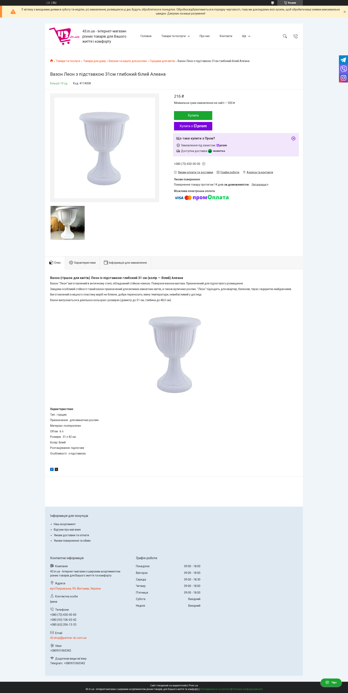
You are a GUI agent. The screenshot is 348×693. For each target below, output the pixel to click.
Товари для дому (94, 61)
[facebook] (52, 470)
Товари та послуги (173, 36)
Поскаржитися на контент (215, 689)
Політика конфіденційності (247, 689)
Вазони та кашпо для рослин (128, 61)
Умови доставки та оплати (71, 535)
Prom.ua (193, 685)
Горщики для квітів (162, 61)
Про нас (205, 36)
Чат (334, 682)
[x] (56, 470)
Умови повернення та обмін (72, 540)
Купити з (186, 126)
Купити (193, 115)
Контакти (226, 36)
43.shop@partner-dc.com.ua (68, 637)
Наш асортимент (65, 524)
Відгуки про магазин (67, 529)
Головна (146, 36)
